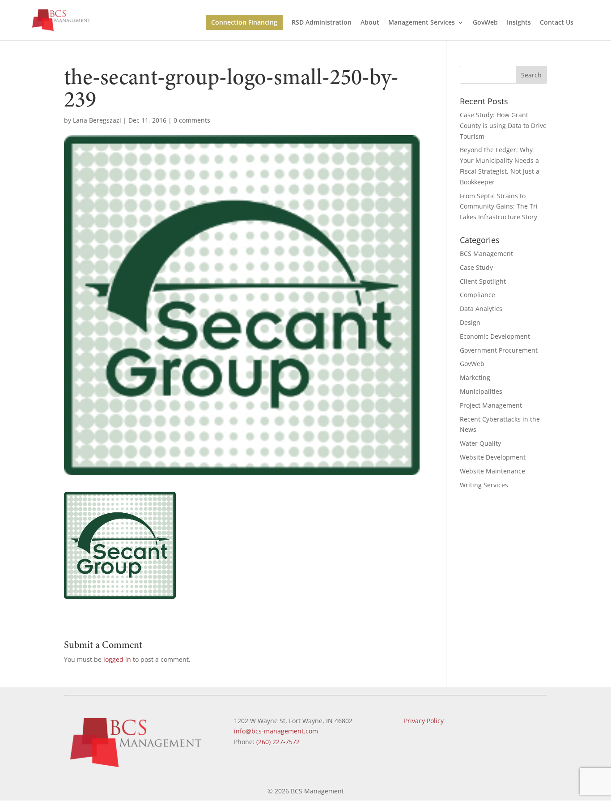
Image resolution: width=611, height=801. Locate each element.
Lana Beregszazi (97, 120)
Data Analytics (481, 308)
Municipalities (481, 391)
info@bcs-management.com (276, 731)
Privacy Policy (424, 720)
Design (470, 322)
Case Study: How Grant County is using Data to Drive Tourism (503, 126)
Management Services (421, 22)
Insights (519, 22)
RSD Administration (322, 22)
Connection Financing (244, 22)
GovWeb (485, 22)
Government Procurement (499, 350)
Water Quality (480, 443)
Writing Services (484, 485)
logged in (117, 659)
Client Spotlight (483, 281)
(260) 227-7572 (278, 741)
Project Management (491, 405)
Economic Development (495, 336)
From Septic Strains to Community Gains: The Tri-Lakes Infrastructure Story (500, 207)
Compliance (477, 294)
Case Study (476, 267)
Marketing (475, 377)
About (370, 22)
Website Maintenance (492, 471)
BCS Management (486, 253)
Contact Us (556, 22)
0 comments (192, 120)
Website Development (493, 457)
